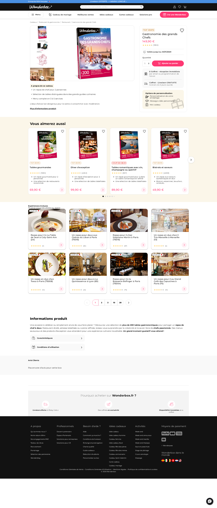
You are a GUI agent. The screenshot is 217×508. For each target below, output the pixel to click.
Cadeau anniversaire (117, 454)
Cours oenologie (141, 454)
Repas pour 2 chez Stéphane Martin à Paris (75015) (125, 237)
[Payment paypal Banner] (165, 435)
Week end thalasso (142, 443)
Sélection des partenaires (40, 454)
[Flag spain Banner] (162, 460)
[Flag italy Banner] (166, 460)
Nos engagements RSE (40, 439)
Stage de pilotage (142, 450)
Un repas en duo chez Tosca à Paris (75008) (42, 280)
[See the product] (61, 189)
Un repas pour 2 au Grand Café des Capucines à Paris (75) (167, 281)
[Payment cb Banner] (172, 435)
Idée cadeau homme (117, 435)
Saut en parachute (142, 447)
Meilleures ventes (85, 15)
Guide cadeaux (88, 450)
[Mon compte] (174, 7)
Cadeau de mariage (62, 15)
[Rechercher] (141, 7)
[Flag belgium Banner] (169, 460)
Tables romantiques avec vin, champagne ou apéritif (127, 168)
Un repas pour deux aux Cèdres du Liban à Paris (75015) (84, 237)
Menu (38, 14)
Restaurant (66, 22)
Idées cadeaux (106, 15)
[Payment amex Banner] (179, 435)
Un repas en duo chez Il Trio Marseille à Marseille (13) (166, 237)
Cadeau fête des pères (117, 447)
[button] (59, 51)
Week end (139, 432)
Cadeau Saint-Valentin (117, 458)
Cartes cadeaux (126, 15)
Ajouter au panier (169, 63)
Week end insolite (142, 439)
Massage (138, 458)
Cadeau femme (115, 439)
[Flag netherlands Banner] (176, 460)
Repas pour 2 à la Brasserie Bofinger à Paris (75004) (126, 281)
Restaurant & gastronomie (49, 22)
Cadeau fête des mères (118, 450)
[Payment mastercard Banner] (163, 441)
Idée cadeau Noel (116, 443)
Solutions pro (146, 15)
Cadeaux (33, 22)
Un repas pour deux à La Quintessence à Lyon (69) (85, 280)
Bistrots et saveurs (162, 167)
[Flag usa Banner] (180, 460)
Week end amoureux (143, 435)
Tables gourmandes (40, 167)
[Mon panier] (184, 7)
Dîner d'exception (80, 167)
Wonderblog (35, 458)
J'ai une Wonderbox (176, 15)
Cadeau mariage (115, 466)
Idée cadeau (114, 432)
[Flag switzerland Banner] (173, 460)
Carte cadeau (114, 462)
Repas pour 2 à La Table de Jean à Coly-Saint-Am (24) (44, 237)
